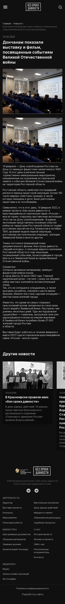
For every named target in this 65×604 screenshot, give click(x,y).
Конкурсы (8, 512)
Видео (6, 569)
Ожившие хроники (12, 544)
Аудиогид (7, 502)
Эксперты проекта (43, 539)
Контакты (39, 557)
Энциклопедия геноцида (15, 549)
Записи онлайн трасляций (16, 574)
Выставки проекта (12, 507)
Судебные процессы (44, 522)
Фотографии (9, 579)
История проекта (43, 534)
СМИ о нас (39, 544)
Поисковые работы (12, 522)
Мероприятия (10, 517)
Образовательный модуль (47, 517)
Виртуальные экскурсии (46, 502)
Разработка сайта (32, 594)
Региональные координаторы (41, 551)
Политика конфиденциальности (32, 588)
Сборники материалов (14, 539)
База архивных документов (16, 534)
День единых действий (46, 507)
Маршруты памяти (43, 512)
